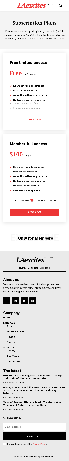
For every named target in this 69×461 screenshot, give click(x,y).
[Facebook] (6, 300)
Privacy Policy (39, 444)
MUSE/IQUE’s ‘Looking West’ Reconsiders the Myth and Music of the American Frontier (33, 377)
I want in (32, 436)
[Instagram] (15, 300)
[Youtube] (32, 300)
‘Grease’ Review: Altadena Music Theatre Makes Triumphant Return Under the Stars (32, 404)
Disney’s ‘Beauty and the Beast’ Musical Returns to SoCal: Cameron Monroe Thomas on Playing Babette (34, 390)
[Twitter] (24, 300)
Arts (5, 382)
